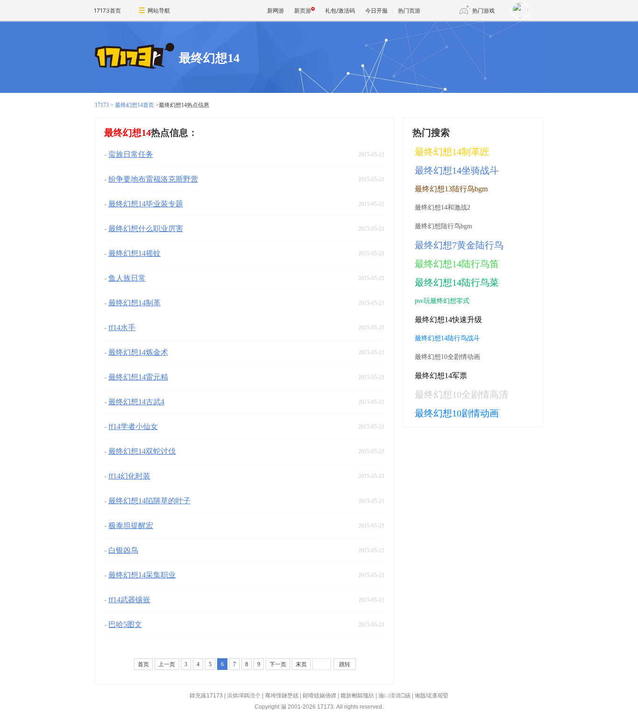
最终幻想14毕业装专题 (145, 204)
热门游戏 (483, 10)
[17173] (134, 56)
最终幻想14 (209, 58)
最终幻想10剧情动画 (457, 413)
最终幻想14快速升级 (448, 320)
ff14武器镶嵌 (129, 600)
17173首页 (107, 10)
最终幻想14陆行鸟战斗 (447, 338)
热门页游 (409, 10)
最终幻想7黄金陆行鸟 (459, 245)
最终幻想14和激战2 (442, 207)
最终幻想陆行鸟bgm (443, 226)
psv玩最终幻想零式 (442, 300)
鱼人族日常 (127, 278)
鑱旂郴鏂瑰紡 (357, 695)
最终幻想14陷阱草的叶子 (149, 501)
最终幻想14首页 (134, 105)
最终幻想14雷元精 (138, 377)
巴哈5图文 (125, 624)
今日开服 (376, 10)
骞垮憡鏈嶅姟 (281, 695)
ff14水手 (121, 327)
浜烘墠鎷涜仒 (244, 695)
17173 (102, 105)
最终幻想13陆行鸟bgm (451, 189)
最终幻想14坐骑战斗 (457, 170)
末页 (301, 664)
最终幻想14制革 (134, 303)
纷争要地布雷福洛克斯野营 (153, 179)
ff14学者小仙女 (133, 426)
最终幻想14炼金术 (138, 352)
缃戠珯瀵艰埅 (431, 695)
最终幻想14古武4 (136, 402)
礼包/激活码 (340, 10)
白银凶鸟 (123, 550)
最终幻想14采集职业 (142, 575)
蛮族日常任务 (130, 154)
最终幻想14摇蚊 (134, 253)
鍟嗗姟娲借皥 (319, 695)
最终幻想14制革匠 (452, 152)
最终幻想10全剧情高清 (461, 394)
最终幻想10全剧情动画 (447, 356)
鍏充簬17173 (206, 695)
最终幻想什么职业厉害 (145, 228)
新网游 (275, 10)
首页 (143, 664)
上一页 (166, 664)
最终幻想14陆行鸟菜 (457, 282)
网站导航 (159, 10)
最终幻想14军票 (441, 376)
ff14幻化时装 (129, 476)
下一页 (277, 664)
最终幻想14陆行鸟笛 (457, 264)
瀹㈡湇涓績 (394, 695)
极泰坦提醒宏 (130, 525)
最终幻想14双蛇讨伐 (142, 451)
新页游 (302, 10)
